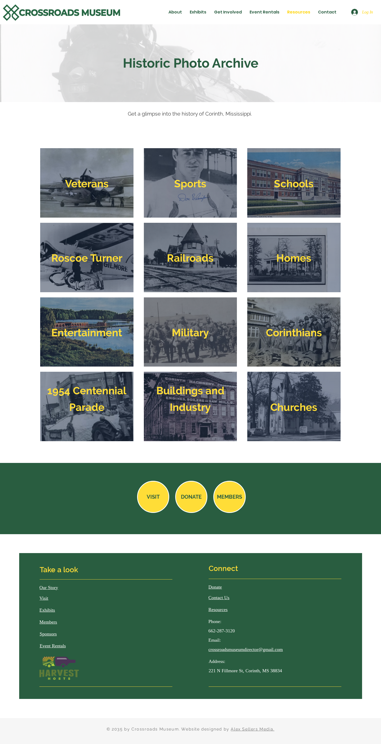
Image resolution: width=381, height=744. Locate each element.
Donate (215, 587)
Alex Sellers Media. (252, 729)
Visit (43, 598)
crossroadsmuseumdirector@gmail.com (245, 649)
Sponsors (48, 633)
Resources (218, 609)
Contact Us (218, 597)
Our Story (48, 587)
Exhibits (47, 610)
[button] (175, 12)
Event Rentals (53, 645)
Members (48, 622)
